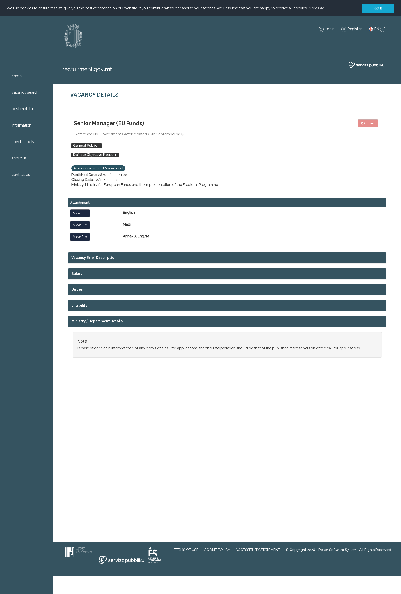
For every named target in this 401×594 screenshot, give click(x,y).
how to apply (23, 142)
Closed (369, 123)
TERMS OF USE (186, 550)
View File (80, 213)
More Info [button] (316, 8)
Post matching (24, 109)
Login (329, 29)
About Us (19, 158)
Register (354, 29)
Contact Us (21, 174)
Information (21, 125)
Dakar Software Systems (338, 550)
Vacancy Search (25, 92)
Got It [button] (378, 8)
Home (17, 76)
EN (376, 29)
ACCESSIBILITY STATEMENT (258, 550)
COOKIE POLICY (217, 550)
